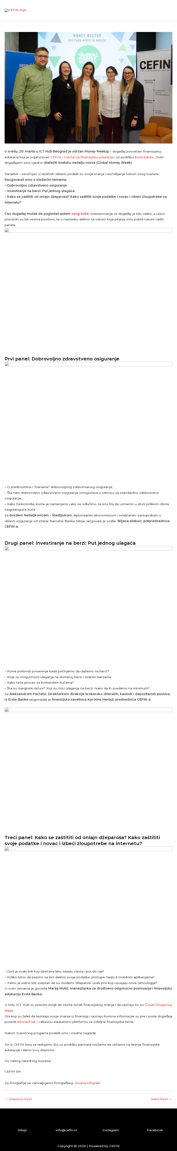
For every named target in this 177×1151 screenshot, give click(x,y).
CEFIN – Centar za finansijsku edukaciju (82, 157)
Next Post (161, 1099)
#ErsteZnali (26, 1022)
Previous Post (18, 1099)
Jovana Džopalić (87, 1083)
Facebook (155, 1130)
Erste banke (144, 157)
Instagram (111, 1130)
